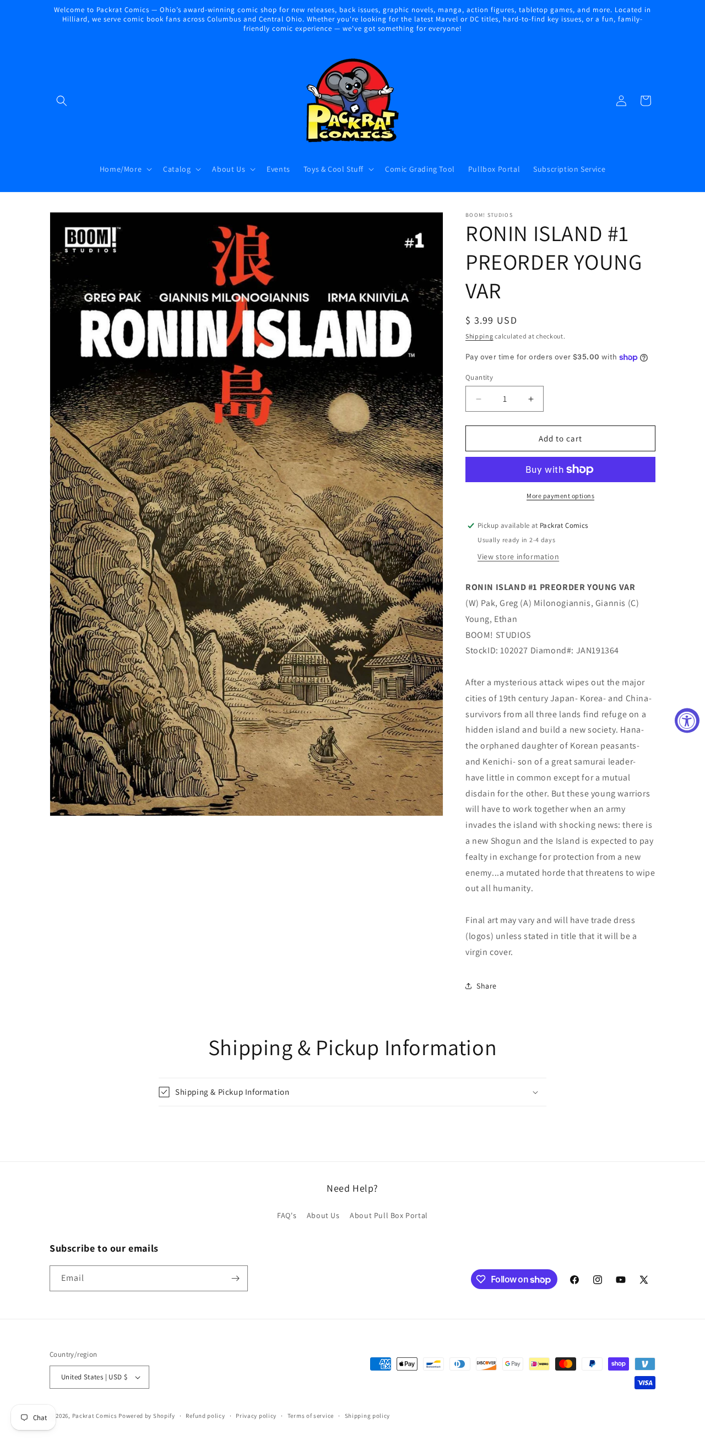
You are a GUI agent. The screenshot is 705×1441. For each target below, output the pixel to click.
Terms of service (311, 1416)
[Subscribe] (235, 1278)
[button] (62, 101)
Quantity (479, 377)
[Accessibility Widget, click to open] (687, 720)
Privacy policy (256, 1416)
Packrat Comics (94, 1416)
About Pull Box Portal (389, 1215)
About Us (323, 1215)
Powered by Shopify (146, 1416)
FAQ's (286, 1215)
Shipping (479, 336)
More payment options (560, 496)
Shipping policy (368, 1416)
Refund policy (205, 1416)
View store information (518, 556)
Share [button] (486, 986)
